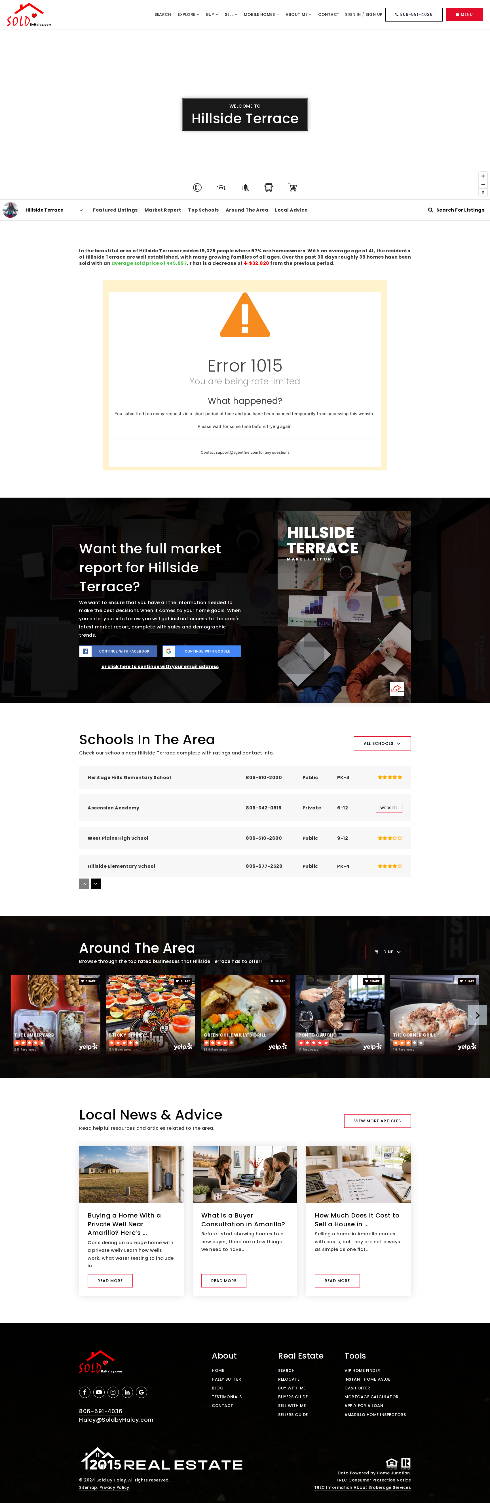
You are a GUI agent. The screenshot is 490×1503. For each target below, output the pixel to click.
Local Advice (291, 210)
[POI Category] (197, 187)
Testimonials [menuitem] (227, 1397)
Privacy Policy (114, 1487)
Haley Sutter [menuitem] (226, 1379)
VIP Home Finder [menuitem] (362, 1370)
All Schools (378, 743)
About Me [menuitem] (297, 14)
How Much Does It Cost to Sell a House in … (357, 1220)
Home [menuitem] (218, 1370)
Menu (466, 14)
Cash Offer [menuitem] (357, 1388)
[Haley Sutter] (10, 210)
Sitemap (88, 1487)
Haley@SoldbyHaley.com (116, 1420)
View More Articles (377, 1121)
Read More (110, 1281)
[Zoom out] (483, 184)
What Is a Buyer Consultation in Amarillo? (243, 1220)
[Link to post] (131, 1174)
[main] (245, 676)
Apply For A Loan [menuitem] (364, 1405)
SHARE (90, 981)
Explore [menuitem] (187, 14)
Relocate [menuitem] (288, 1379)
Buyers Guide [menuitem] (293, 1397)
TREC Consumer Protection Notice (374, 1480)
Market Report (163, 210)
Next (477, 1015)
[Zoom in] (483, 176)
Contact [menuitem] (329, 14)
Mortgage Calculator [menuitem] (372, 1397)
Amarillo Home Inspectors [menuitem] (375, 1414)
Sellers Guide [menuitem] (293, 1414)
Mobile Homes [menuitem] (260, 14)
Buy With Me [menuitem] (292, 1388)
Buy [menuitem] (211, 14)
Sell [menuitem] (230, 14)
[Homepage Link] (29, 14)
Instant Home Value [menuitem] (367, 1379)
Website (389, 808)
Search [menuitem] (163, 14)
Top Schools (203, 210)
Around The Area (247, 210)
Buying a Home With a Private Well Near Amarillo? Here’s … (124, 1224)
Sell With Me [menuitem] (292, 1405)
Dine (388, 952)
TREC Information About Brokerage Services (362, 1487)
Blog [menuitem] (217, 1388)
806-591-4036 (416, 14)
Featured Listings (115, 210)
